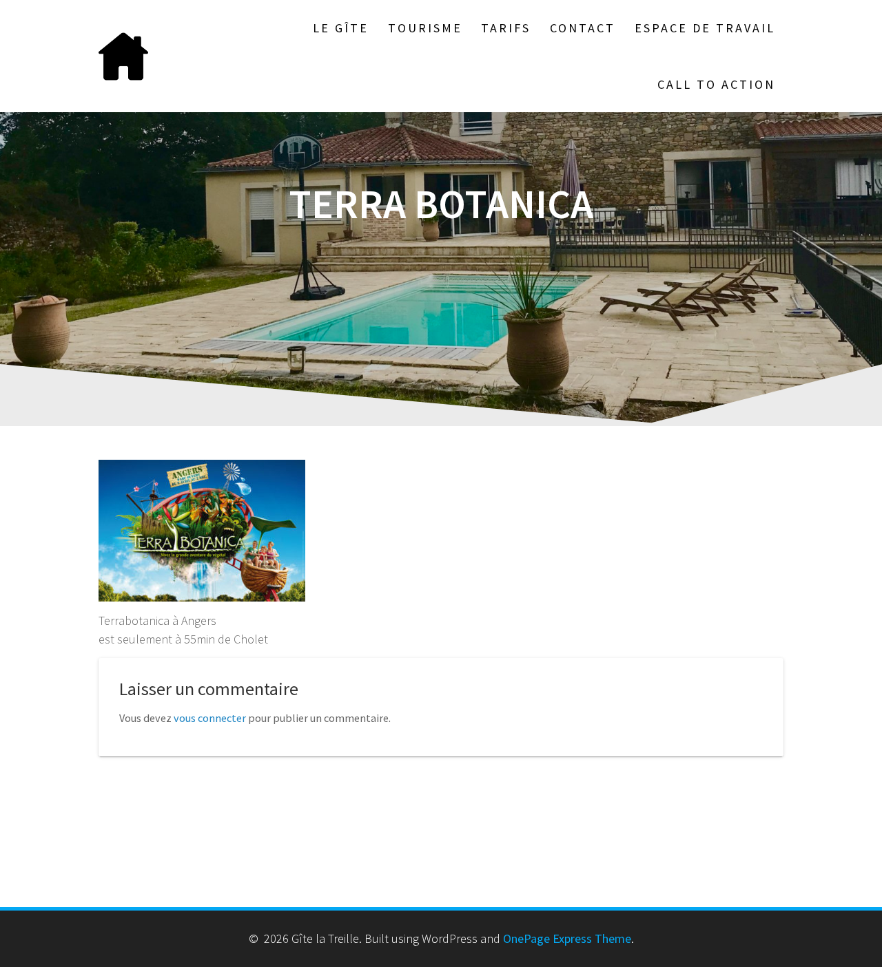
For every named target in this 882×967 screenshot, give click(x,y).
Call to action (716, 84)
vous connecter (210, 718)
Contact (582, 28)
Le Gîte (341, 28)
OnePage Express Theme (567, 938)
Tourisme (425, 28)
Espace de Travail (705, 28)
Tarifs (506, 28)
